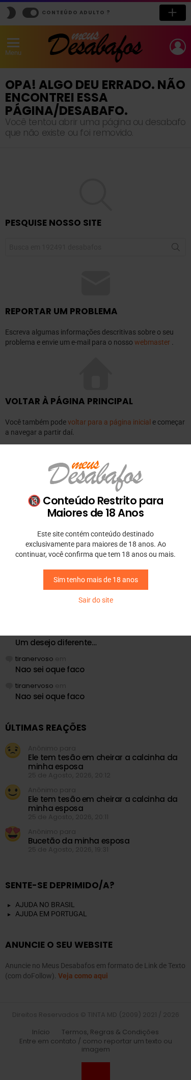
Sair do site (95, 600)
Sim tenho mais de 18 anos (95, 580)
